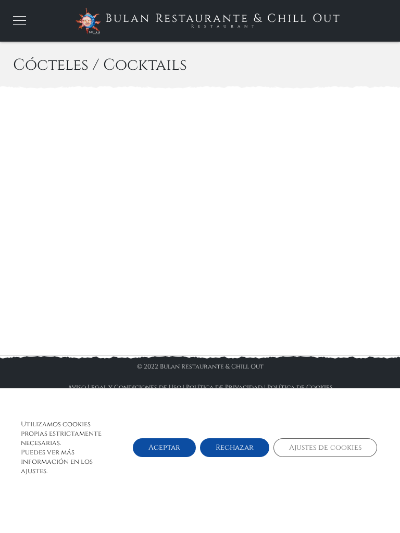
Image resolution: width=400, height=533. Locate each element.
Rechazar (235, 447)
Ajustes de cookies (325, 447)
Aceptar (164, 447)
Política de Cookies (300, 387)
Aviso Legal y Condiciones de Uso (124, 387)
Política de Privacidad (224, 387)
